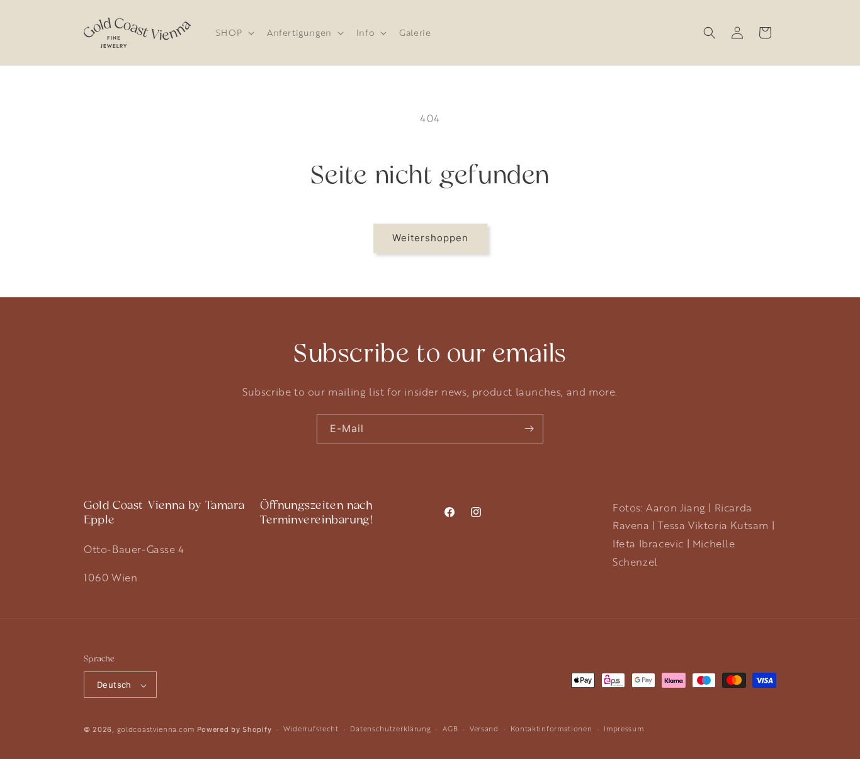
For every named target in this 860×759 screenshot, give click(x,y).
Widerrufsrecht (311, 728)
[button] (233, 32)
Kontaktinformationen (551, 728)
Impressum (623, 728)
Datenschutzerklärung (390, 728)
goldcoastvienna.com (156, 729)
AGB (450, 728)
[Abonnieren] (529, 428)
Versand (484, 728)
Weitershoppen (430, 238)
